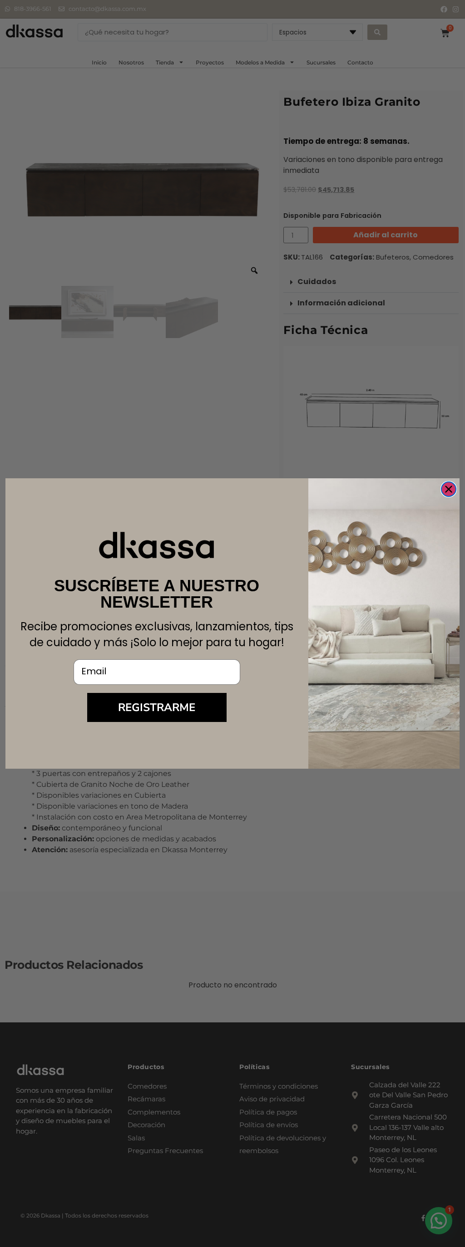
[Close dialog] (448, 489)
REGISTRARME (156, 707)
